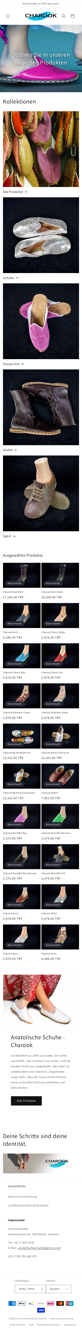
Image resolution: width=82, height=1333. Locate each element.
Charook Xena (48, 953)
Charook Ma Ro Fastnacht (55, 752)
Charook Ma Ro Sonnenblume (19, 792)
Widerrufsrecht (17, 1324)
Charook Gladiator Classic (17, 712)
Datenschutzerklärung (22, 1196)
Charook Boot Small (52, 591)
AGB (31, 1324)
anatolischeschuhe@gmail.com (39, 1248)
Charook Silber (49, 913)
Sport (7, 536)
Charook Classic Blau (14, 672)
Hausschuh (11, 364)
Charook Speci (11, 953)
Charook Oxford (49, 792)
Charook (21, 1318)
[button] (8, 16)
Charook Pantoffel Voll (53, 873)
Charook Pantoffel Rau (15, 832)
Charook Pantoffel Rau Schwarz (19, 873)
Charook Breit (10, 632)
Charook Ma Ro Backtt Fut (17, 752)
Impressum (70, 1324)
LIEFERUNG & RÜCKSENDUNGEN (28, 1205)
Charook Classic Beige (53, 632)
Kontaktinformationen (49, 1324)
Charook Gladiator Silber (54, 712)
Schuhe (8, 278)
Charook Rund (10, 913)
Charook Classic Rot (52, 672)
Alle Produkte (13, 192)
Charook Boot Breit (13, 591)
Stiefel (8, 450)
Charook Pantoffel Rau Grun (56, 832)
